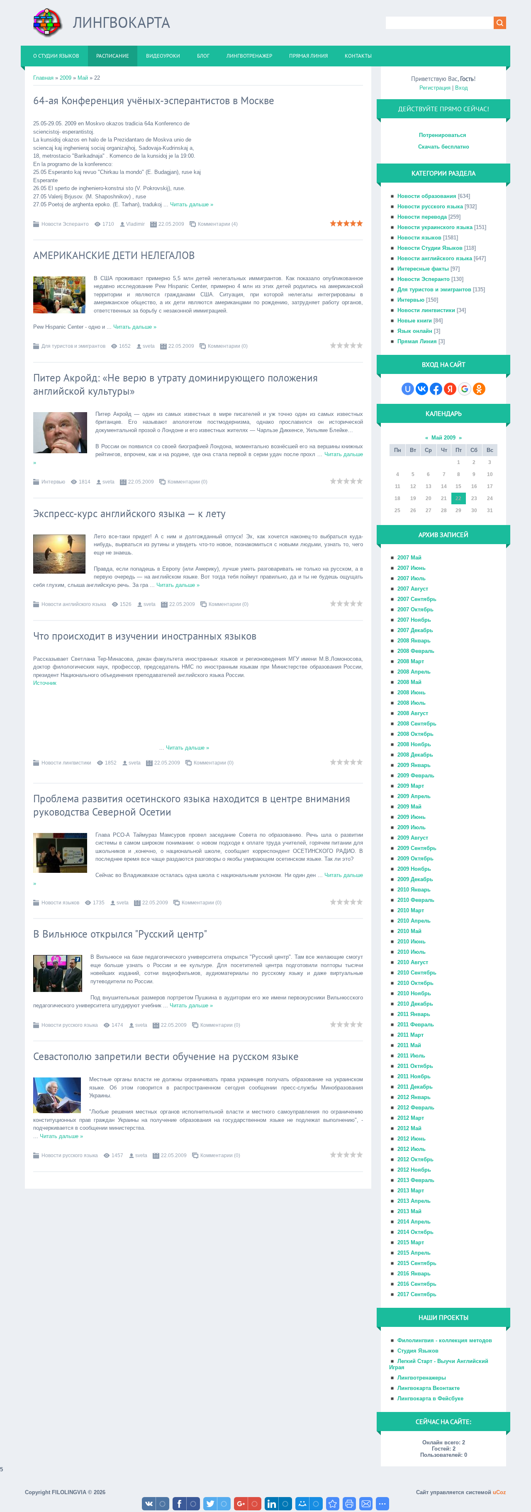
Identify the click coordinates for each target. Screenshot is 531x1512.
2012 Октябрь (415, 1159)
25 (397, 510)
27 (428, 510)
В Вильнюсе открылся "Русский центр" (120, 933)
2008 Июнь (411, 692)
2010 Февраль (415, 900)
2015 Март (410, 1242)
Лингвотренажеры (421, 1378)
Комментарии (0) (228, 346)
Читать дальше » (191, 204)
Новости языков (60, 903)
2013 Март (410, 1190)
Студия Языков (417, 1351)
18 (397, 498)
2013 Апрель (414, 1201)
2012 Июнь (411, 1139)
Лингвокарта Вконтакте (428, 1388)
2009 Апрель (414, 796)
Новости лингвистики (66, 763)
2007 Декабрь (415, 630)
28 (444, 510)
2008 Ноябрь (414, 744)
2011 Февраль (415, 1024)
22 (458, 498)
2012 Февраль (415, 1107)
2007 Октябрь (415, 609)
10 (490, 474)
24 (490, 498)
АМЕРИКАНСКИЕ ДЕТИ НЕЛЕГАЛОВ (114, 255)
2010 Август (412, 962)
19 (413, 498)
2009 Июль (411, 827)
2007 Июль (411, 578)
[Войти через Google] (464, 389)
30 (474, 510)
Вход (461, 88)
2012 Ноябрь (414, 1170)
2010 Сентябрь (416, 973)
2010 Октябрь (415, 983)
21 (444, 498)
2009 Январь (414, 765)
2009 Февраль (415, 775)
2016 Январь (414, 1273)
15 (458, 486)
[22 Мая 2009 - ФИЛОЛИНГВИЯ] (332, 1503)
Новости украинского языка (435, 227)
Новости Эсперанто (65, 224)
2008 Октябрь (415, 734)
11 (397, 486)
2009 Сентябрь (416, 848)
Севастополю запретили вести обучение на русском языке (166, 1056)
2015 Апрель (414, 1253)
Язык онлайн (414, 331)
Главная (43, 78)
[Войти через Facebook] (436, 389)
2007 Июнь (411, 568)
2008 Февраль (415, 651)
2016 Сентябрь (416, 1284)
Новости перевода (422, 217)
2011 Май (409, 1045)
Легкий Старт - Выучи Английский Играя (438, 1364)
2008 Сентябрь (416, 724)
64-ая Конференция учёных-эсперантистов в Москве (153, 100)
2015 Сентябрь (416, 1263)
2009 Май (409, 807)
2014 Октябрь (415, 1232)
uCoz (499, 1492)
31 (490, 510)
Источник (44, 683)
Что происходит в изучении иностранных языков (144, 635)
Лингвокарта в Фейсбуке (430, 1398)
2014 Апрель (414, 1222)
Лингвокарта (121, 22)
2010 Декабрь (415, 1004)
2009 (65, 78)
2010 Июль (411, 952)
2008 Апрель (414, 672)
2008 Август (412, 713)
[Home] (48, 26)
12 (413, 486)
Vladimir (135, 224)
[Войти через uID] (408, 389)
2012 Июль (411, 1149)
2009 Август (412, 838)
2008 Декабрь (415, 755)
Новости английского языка (73, 604)
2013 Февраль (415, 1180)
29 (458, 510)
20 (428, 498)
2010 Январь (414, 890)
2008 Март (410, 661)
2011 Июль (411, 1056)
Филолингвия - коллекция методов (444, 1340)
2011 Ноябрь (414, 1076)
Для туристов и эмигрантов (73, 346)
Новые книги (414, 321)
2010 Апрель (414, 921)
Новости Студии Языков (430, 248)
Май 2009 (443, 438)
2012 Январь (414, 1097)
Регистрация (435, 88)
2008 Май (409, 682)
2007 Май (409, 557)
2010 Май (409, 931)
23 (474, 498)
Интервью (53, 482)
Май (83, 78)
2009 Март (410, 786)
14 (444, 486)
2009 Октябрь (415, 858)
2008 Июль (411, 703)
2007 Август (412, 589)
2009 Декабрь (415, 879)
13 (428, 486)
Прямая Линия (417, 341)
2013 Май (409, 1211)
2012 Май (409, 1128)
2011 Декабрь (415, 1087)
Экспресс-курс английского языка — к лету (129, 513)
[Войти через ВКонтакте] (422, 389)
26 (413, 510)
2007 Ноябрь (414, 620)
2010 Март (410, 910)
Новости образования (426, 196)
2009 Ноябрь (414, 869)
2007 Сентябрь (416, 599)
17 (490, 486)
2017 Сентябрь (416, 1294)
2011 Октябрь (415, 1066)
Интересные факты (423, 269)
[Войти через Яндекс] (450, 389)
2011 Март (410, 1035)
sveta (149, 346)
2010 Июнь (411, 941)
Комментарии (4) (218, 224)
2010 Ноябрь (414, 993)
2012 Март (410, 1118)
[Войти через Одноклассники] (479, 389)
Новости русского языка (69, 1025)
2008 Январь (414, 641)
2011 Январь (413, 1014)
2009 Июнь (411, 817)
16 (474, 486)
